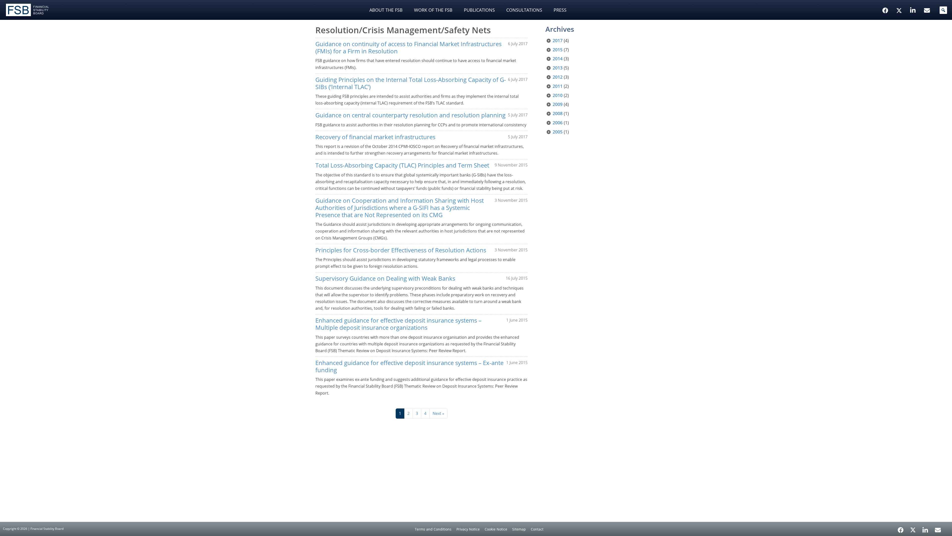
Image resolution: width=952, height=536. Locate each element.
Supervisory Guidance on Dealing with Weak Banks (385, 278)
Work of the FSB (433, 10)
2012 (558, 77)
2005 (558, 132)
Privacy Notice (468, 529)
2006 (558, 123)
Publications (479, 10)
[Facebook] (900, 528)
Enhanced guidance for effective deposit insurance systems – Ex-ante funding (409, 366)
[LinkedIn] (925, 528)
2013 (558, 68)
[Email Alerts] (938, 529)
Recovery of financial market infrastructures (375, 137)
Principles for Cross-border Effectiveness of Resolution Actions (400, 250)
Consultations (524, 10)
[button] (943, 10)
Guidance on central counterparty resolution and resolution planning (410, 115)
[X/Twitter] (900, 2)
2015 (558, 50)
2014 (558, 59)
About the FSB (386, 10)
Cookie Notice (496, 529)
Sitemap (519, 529)
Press (560, 10)
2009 (558, 104)
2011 (558, 86)
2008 (558, 113)
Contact (537, 529)
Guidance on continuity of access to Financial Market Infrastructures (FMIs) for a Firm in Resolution (408, 47)
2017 (558, 40)
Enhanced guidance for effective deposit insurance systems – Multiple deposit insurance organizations (398, 324)
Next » (438, 413)
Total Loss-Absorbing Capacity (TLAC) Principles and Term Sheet (402, 165)
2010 (558, 95)
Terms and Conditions (433, 529)
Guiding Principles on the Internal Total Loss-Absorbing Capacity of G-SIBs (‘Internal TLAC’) (410, 83)
